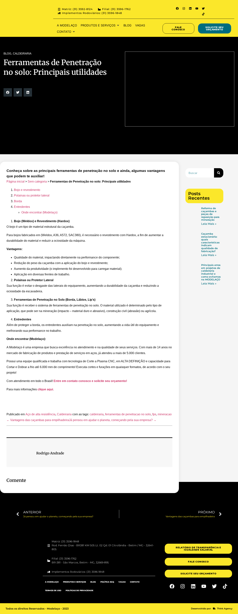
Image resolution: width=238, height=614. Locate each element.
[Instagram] (183, 8)
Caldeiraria (64, 414)
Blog (93, 582)
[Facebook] (177, 8)
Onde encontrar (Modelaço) (39, 212)
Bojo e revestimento (27, 189)
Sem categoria (37, 181)
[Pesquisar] (218, 173)
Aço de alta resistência (40, 414)
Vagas (122, 582)
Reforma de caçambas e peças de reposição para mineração (210, 214)
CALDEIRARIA (22, 53)
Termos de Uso (53, 590)
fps (154, 414)
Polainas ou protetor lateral (31, 195)
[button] (100, 25)
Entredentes (22, 206)
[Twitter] (203, 8)
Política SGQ (107, 582)
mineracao (165, 414)
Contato (134, 582)
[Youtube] (197, 8)
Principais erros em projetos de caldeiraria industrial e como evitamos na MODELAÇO (211, 272)
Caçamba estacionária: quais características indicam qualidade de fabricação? (210, 242)
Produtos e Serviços (74, 582)
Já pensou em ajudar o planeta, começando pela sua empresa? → (112, 420)
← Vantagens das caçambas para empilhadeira (38, 420)
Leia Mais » (208, 224)
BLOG (7, 53)
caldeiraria (97, 414)
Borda (18, 201)
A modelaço (52, 582)
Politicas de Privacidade (79, 590)
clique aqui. (46, 389)
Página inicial (16, 181)
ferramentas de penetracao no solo (128, 414)
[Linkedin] (190, 8)
